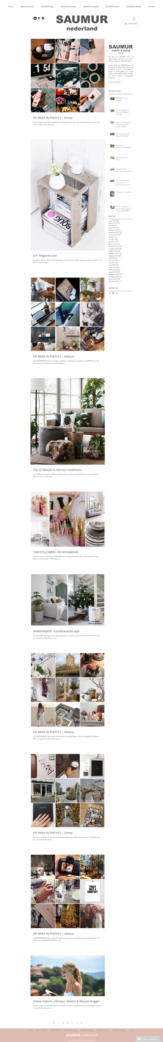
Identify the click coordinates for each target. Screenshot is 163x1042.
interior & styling (121, 50)
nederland (81, 28)
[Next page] (82, 1023)
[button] (134, 18)
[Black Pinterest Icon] (39, 18)
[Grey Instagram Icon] (113, 293)
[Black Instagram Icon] (43, 18)
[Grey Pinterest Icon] (116, 293)
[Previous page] (54, 1023)
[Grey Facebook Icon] (110, 293)
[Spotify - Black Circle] (35, 18)
